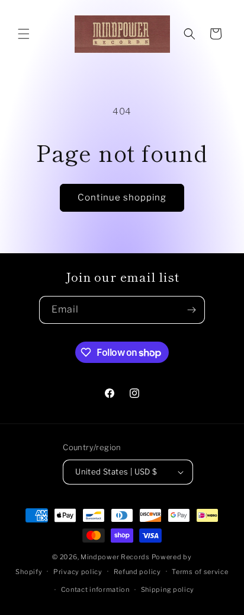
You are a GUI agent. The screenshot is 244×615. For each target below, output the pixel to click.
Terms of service (200, 572)
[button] (24, 34)
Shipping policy (168, 589)
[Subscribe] (191, 310)
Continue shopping (122, 197)
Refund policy (137, 572)
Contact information (95, 589)
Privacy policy (77, 572)
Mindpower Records (115, 557)
